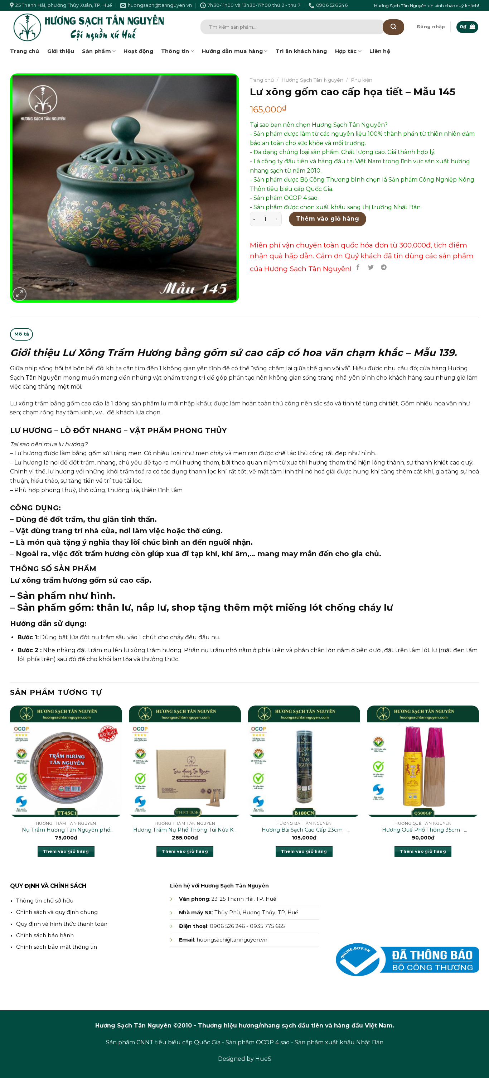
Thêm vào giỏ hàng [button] (66, 851)
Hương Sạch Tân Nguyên (312, 80)
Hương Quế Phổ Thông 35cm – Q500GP (423, 830)
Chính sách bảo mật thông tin (56, 946)
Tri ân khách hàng (301, 51)
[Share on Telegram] (384, 267)
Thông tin (175, 51)
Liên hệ (379, 51)
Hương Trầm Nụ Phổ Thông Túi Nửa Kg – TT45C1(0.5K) (185, 830)
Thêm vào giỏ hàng (327, 218)
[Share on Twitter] (371, 267)
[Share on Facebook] (358, 267)
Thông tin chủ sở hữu (44, 900)
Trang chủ (24, 51)
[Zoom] (19, 294)
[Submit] (393, 27)
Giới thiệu (60, 51)
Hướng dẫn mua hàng (232, 51)
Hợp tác (346, 51)
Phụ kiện (361, 80)
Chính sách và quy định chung (57, 912)
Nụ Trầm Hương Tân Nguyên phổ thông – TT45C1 (66, 830)
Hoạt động (138, 51)
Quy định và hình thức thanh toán (61, 923)
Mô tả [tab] (21, 334)
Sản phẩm (96, 51)
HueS (263, 1058)
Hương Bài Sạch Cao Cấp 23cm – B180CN (304, 830)
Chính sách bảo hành (45, 935)
